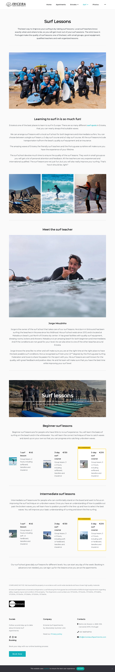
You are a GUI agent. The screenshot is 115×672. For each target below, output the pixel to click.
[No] (112, 669)
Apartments (61, 5)
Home (48, 5)
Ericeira (73, 5)
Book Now (17, 654)
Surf (84, 5)
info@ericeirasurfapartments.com (92, 637)
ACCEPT (80, 668)
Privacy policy (56, 634)
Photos (96, 5)
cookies (46, 668)
